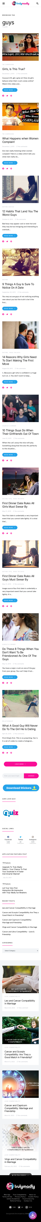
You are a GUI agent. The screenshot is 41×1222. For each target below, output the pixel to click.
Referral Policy (15, 1201)
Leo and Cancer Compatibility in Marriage (18, 908)
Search (31, 776)
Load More (19, 764)
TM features (7, 863)
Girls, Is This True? (13, 69)
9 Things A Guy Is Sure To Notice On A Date (18, 286)
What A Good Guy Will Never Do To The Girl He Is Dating (20, 727)
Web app (7, 1195)
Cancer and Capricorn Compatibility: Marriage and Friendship (19, 1108)
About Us (32, 1195)
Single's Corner (9, 644)
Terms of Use (7, 1197)
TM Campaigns (8, 64)
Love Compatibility (12, 996)
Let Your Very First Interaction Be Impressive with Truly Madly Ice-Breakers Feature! (14, 870)
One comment (23, 1008)
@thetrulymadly (19, 1175)
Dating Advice (8, 207)
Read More (8, 90)
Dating (5, 279)
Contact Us (28, 1201)
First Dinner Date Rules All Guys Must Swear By (18, 577)
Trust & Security (28, 1199)
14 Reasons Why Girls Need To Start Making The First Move (19, 360)
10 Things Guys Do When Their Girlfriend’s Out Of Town (20, 432)
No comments (22, 73)
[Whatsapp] (33, 1215)
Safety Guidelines (13, 1199)
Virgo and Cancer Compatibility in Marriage (19, 927)
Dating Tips (7, 498)
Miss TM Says (14, 352)
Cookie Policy (33, 1197)
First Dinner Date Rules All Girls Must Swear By (18, 505)
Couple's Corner (9, 426)
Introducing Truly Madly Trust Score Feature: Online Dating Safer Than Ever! (14, 890)
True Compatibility (19, 1195)
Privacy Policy (20, 1197)
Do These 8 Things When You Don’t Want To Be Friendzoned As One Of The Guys (20, 654)
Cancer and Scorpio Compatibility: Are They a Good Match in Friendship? (18, 1054)
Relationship (7, 721)
